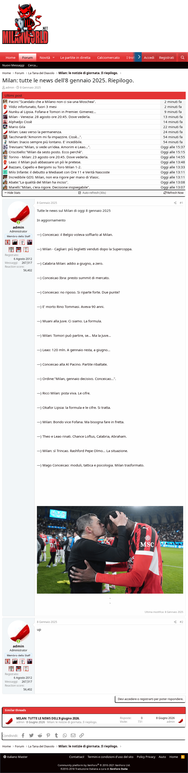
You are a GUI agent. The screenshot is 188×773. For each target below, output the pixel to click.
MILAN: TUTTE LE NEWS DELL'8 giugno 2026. (48, 718)
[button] (53, 57)
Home (10, 57)
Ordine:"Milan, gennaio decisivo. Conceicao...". (79, 378)
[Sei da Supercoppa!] (11, 249)
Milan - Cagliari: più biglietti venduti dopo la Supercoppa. (87, 249)
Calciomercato (108, 57)
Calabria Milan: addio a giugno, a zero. (72, 263)
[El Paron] (14, 242)
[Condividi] (175, 203)
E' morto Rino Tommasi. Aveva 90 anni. (73, 306)
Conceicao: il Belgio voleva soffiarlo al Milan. (77, 234)
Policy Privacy (146, 757)
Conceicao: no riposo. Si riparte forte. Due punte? (81, 292)
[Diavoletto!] (7, 242)
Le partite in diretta (75, 57)
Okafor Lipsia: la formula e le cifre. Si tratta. (76, 407)
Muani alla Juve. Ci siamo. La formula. (72, 321)
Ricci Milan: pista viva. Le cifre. (66, 393)
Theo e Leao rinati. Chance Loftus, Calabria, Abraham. (84, 436)
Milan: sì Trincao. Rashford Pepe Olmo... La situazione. (85, 450)
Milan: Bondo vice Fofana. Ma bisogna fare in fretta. (83, 422)
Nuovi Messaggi (13, 65)
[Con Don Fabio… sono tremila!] (29, 242)
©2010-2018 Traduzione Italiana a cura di (94, 768)
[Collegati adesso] (18, 222)
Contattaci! (76, 757)
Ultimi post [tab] (13, 95)
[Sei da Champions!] (22, 242)
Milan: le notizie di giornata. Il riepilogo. (72, 722)
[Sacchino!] (18, 249)
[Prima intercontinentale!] (25, 249)
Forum (27, 57)
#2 (181, 622)
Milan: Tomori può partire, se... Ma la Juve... (76, 335)
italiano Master (17, 757)
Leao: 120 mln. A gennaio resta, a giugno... (76, 349)
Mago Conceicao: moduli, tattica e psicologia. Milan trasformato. (93, 465)
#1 (181, 203)
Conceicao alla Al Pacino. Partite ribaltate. (75, 364)
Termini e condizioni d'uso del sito (110, 757)
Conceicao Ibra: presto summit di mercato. (76, 277)
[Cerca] (182, 57)
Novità (45, 57)
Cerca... (33, 65)
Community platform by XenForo (94, 765)
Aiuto (162, 757)
